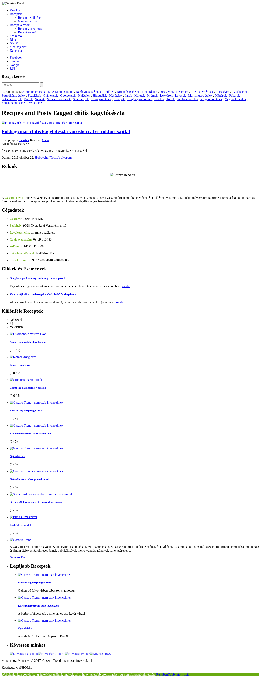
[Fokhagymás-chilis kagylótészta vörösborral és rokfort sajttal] (42, 122)
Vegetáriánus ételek (14, 102)
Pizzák (28, 99)
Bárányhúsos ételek (88, 91)
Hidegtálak (100, 95)
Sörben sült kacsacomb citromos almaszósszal (36, 502)
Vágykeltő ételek (211, 99)
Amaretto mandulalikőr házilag (28, 341)
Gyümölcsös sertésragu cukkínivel (29, 479)
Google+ (15, 65)
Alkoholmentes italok (36, 91)
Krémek (152, 95)
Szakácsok (16, 36)
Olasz (45, 140)
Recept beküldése (29, 17)
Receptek (16, 14)
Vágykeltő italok (235, 99)
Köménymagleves (20, 364)
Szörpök (119, 99)
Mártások (221, 95)
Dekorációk (149, 91)
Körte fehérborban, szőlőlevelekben (30, 433)
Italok (128, 95)
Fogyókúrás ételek (13, 95)
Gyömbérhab (17, 456)
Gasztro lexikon (28, 21)
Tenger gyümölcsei (139, 99)
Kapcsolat (16, 50)
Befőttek (108, 91)
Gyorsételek (68, 95)
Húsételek (115, 95)
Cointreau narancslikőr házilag (28, 387)
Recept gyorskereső (30, 28)
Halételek (84, 95)
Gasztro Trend (19, 557)
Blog (13, 39)
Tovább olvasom (61, 157)
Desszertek (167, 91)
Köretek (139, 95)
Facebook (16, 57)
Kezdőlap (16, 10)
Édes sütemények (202, 91)
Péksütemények (12, 99)
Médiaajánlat (18, 47)
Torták (170, 99)
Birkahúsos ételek (128, 91)
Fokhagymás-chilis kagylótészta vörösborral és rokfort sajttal (66, 131)
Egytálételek (240, 91)
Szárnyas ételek (101, 99)
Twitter (14, 61)
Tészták (159, 99)
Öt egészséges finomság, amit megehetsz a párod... (38, 278)
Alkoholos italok (62, 91)
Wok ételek (36, 102)
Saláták (40, 99)
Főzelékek (34, 95)
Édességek (222, 91)
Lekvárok (166, 95)
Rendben (162, 674)
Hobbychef (42, 157)
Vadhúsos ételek (187, 99)
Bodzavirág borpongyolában (26, 410)
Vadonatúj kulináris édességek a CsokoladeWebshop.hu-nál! (44, 294)
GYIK (14, 43)
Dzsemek (182, 91)
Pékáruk (234, 95)
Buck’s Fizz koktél (20, 524)
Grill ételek (50, 95)
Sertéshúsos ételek (59, 99)
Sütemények (81, 99)
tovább (126, 286)
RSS (13, 68)
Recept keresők (20, 25)
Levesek (180, 95)
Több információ (178, 674)
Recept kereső (27, 32)
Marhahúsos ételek (200, 95)
